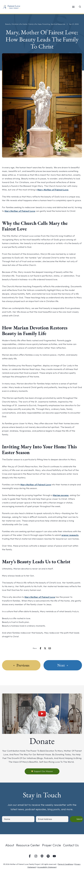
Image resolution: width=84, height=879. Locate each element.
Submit (79, 819)
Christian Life (17, 24)
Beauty (8, 24)
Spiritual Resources (58, 24)
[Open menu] (73, 7)
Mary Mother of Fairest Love (20, 211)
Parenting (46, 24)
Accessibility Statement (47, 867)
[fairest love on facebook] (29, 856)
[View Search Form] (80, 7)
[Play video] (42, 714)
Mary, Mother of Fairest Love (52, 189)
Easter (25, 24)
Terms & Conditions (65, 864)
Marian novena (61, 495)
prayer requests (70, 535)
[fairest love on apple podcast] (42, 856)
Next (61, 665)
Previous (22, 665)
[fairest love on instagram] (35, 856)
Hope (39, 24)
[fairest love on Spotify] (48, 856)
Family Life (32, 24)
